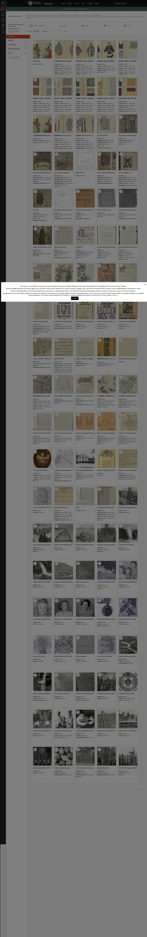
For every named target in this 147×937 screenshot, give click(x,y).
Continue (75, 298)
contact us (114, 295)
